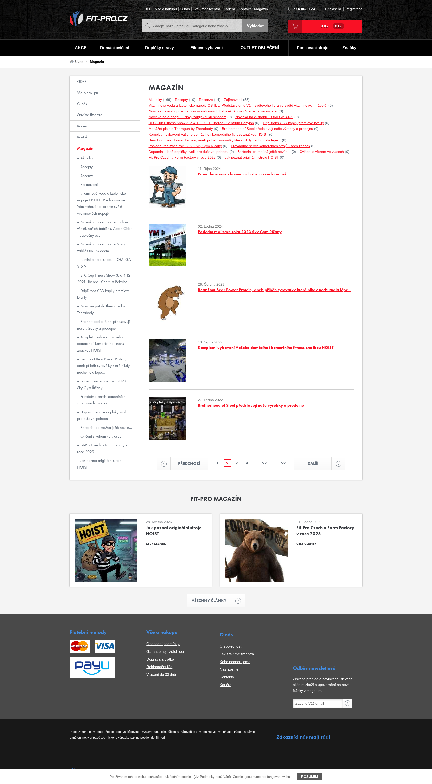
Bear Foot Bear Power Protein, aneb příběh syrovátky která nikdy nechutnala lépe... (103, 365)
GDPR (147, 9)
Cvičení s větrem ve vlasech (102, 436)
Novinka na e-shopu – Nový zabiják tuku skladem (101, 247)
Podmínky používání (215, 777)
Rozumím (309, 777)
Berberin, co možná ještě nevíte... (106, 427)
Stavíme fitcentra (207, 9)
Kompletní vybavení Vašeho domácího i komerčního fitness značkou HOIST (100, 343)
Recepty (86, 166)
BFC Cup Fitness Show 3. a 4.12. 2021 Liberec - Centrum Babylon (104, 278)
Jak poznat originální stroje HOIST (99, 464)
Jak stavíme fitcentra (237, 654)
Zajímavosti (89, 184)
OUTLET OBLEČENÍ (260, 48)
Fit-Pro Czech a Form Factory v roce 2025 (102, 448)
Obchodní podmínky (163, 644)
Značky (349, 48)
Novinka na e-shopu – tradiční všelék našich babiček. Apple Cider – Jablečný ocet (104, 228)
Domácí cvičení (114, 48)
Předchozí (189, 463)
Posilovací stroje (312, 48)
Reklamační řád (159, 667)
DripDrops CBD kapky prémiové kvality (103, 294)
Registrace (354, 9)
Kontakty (227, 677)
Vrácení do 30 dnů (161, 674)
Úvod (79, 62)
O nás (185, 9)
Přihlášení (333, 9)
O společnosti (231, 646)
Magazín (261, 9)
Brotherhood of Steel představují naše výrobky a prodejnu (103, 325)
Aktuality (86, 158)
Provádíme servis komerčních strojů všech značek (101, 400)
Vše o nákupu (166, 9)
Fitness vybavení (206, 48)
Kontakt (245, 9)
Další (313, 463)
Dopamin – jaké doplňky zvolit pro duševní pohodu (102, 415)
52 (283, 463)
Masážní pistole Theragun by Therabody (101, 309)
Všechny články (209, 600)
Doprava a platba (160, 659)
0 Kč (331, 26)
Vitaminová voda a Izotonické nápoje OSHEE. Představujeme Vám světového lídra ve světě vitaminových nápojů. (101, 203)
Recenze (87, 175)
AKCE (81, 48)
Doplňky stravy (159, 48)
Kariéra (229, 9)
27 (264, 463)
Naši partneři (230, 669)
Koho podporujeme (235, 662)
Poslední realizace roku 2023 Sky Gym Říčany (101, 384)
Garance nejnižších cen (165, 651)
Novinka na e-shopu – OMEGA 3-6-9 (104, 263)
